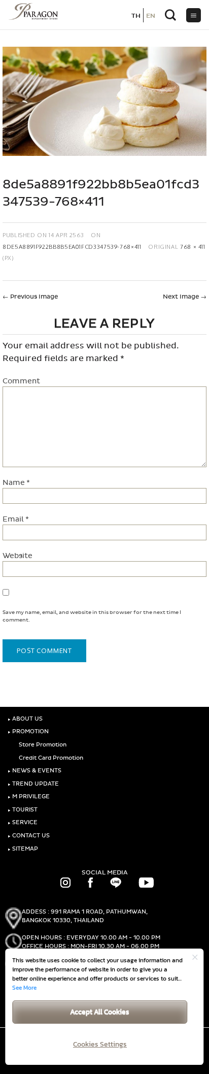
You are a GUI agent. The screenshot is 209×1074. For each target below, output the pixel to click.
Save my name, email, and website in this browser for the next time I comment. (92, 616)
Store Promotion (41, 744)
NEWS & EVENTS (34, 770)
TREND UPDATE (33, 783)
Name (16, 482)
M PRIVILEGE (29, 796)
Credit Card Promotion (50, 758)
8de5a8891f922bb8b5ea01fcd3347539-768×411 (72, 246)
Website (17, 555)
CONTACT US (29, 835)
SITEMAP (23, 848)
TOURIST (23, 809)
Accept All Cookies (99, 1011)
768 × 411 (192, 246)
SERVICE (23, 822)
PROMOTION (28, 731)
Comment (21, 381)
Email (16, 519)
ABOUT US (25, 718)
